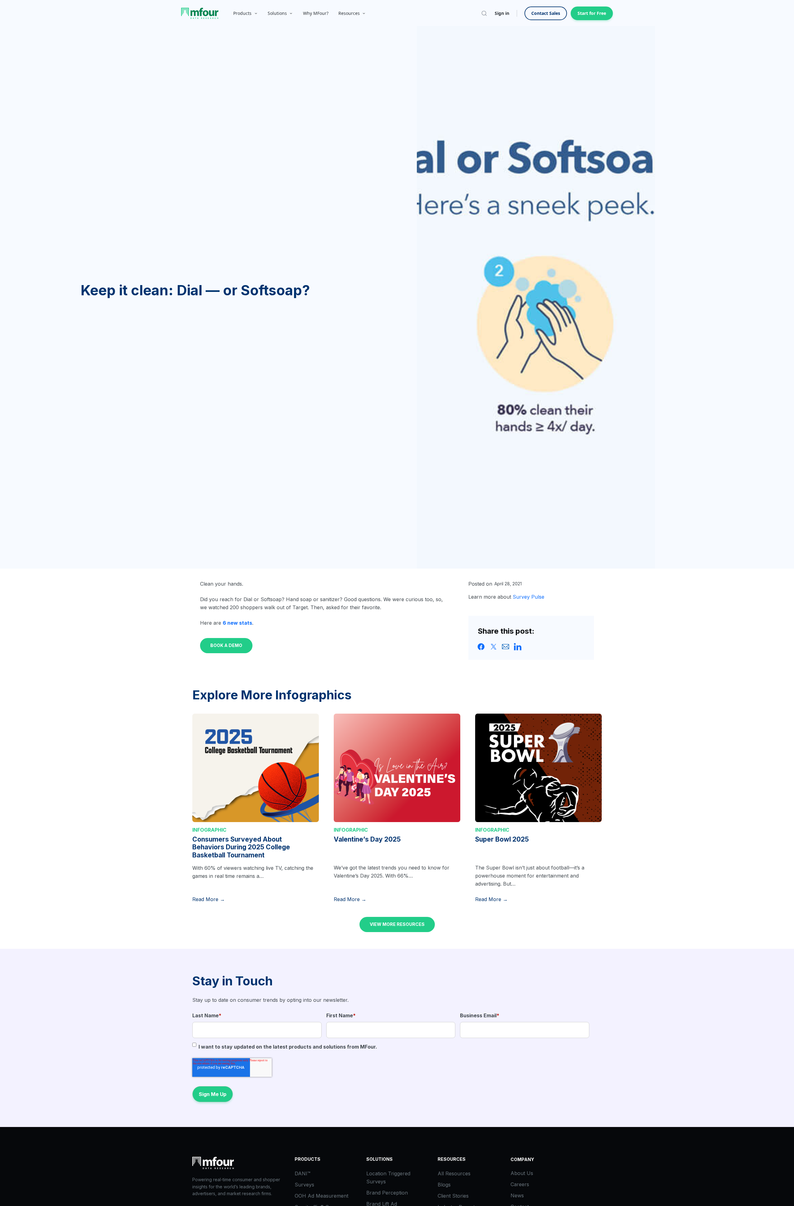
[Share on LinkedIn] (517, 646)
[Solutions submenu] (291, 13)
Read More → (208, 899)
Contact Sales (545, 13)
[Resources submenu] (364, 13)
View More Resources (397, 924)
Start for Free (592, 13)
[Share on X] (493, 646)
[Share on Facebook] (481, 646)
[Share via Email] (505, 646)
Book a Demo (226, 645)
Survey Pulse (528, 597)
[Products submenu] (256, 13)
